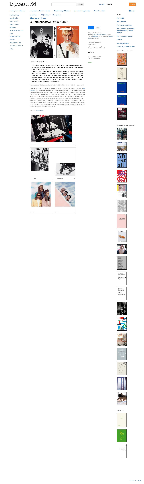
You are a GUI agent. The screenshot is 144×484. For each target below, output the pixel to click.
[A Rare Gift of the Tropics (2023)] (122, 59)
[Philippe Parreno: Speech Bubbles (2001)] (122, 383)
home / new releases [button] (17, 11)
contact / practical (16, 46)
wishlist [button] (97, 28)
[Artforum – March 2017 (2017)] (122, 249)
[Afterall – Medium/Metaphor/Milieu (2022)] (122, 160)
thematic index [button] (99, 11)
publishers (33, 15)
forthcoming (14, 15)
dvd (11, 33)
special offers (15, 18)
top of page (136, 480)
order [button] (91, 28)
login (133, 11)
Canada (119, 39)
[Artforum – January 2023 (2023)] (122, 146)
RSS (133, 4)
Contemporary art (123, 43)
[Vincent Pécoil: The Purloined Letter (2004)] (122, 354)
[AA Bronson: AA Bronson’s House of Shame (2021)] (122, 176)
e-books (13, 27)
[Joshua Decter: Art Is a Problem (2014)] (122, 293)
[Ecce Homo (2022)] (122, 74)
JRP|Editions (44, 15)
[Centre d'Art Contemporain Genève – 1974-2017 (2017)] (122, 206)
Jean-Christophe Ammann (99, 34)
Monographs (56, 15)
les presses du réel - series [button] (40, 11)
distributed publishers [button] (62, 11)
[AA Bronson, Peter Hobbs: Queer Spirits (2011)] (122, 308)
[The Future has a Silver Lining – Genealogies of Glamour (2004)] (122, 368)
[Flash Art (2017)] (122, 236)
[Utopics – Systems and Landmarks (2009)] (122, 324)
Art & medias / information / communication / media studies (126, 30)
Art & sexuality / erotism (125, 36)
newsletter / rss (15, 43)
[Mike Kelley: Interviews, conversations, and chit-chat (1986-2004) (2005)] (122, 339)
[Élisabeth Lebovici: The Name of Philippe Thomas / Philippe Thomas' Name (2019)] (122, 420)
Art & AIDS (120, 18)
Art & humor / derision (124, 25)
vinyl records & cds (16, 30)
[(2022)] (122, 87)
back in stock (14, 24)
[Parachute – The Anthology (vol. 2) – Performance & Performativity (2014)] (122, 278)
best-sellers (14, 21)
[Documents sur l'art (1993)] (122, 398)
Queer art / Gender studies (126, 46)
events (12, 40)
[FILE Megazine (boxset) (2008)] (122, 113)
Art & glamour (121, 21)
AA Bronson (39, 110)
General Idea (38, 18)
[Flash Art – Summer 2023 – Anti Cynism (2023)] (122, 133)
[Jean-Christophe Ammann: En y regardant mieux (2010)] (122, 451)
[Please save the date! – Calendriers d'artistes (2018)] (122, 191)
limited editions (15, 36)
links (11, 49)
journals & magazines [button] (82, 11)
